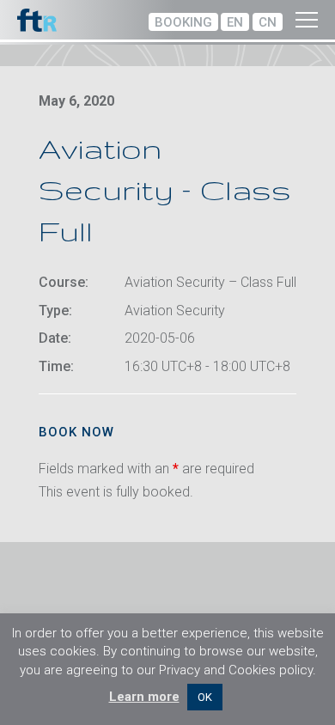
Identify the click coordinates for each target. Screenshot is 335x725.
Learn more (144, 696)
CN (268, 22)
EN (235, 22)
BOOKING (183, 22)
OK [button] (205, 697)
